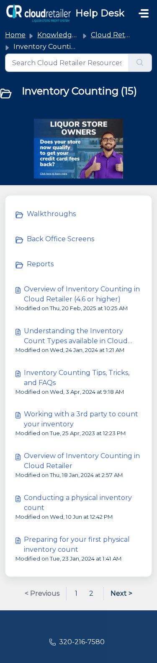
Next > (121, 593)
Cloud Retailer (115, 35)
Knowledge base (65, 35)
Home (15, 35)
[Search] (140, 63)
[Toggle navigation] (143, 13)
